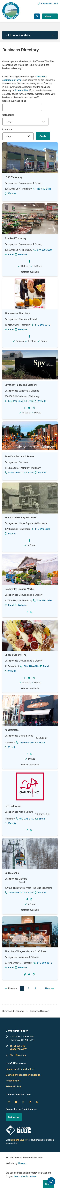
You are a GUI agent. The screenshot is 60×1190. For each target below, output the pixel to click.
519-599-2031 (42, 529)
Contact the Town (49, 3)
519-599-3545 (43, 188)
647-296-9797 (26, 818)
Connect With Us (20, 35)
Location (7, 129)
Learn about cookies (25, 1176)
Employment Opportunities (20, 1069)
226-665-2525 (26, 742)
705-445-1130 (15, 892)
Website (12, 193)
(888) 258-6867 (18, 1049)
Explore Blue (21, 90)
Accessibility (12, 1080)
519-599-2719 (42, 325)
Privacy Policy (13, 1086)
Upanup (22, 1163)
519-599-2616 (44, 963)
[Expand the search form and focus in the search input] (37, 16)
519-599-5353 (15, 401)
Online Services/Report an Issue (23, 1075)
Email (11, 254)
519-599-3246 (44, 600)
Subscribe (13, 1117)
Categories (8, 115)
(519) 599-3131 (18, 1045)
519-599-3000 (44, 250)
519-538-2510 (15, 472)
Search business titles (14, 101)
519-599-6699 (31, 666)
